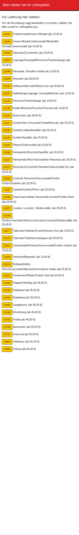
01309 (7, 257)
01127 (7, 93)
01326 (7, 275)
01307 (7, 245)
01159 (7, 130)
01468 (7, 312)
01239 (7, 197)
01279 (7, 238)
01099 (7, 71)
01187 (7, 145)
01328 (7, 283)
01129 (7, 101)
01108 (7, 79)
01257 (7, 208)
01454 (7, 297)
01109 (7, 86)
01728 (7, 327)
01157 (7, 123)
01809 (7, 341)
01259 (7, 215)
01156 (7, 115)
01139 (7, 108)
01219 (7, 178)
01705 (7, 319)
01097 (7, 60)
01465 (7, 305)
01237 (7, 189)
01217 (7, 159)
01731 (7, 334)
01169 (7, 137)
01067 (7, 34)
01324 (7, 264)
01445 (7, 290)
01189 (7, 152)
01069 (7, 41)
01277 (7, 231)
